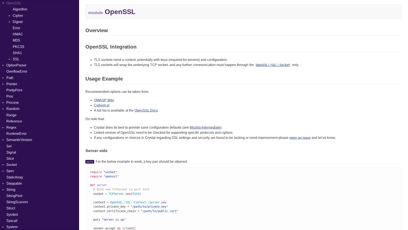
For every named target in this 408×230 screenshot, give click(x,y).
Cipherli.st (101, 105)
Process (12, 102)
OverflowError (16, 71)
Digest (18, 22)
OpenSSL (13, 3)
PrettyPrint (14, 90)
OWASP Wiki (104, 100)
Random (12, 109)
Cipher (18, 15)
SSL (16, 59)
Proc (9, 96)
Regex (11, 127)
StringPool (14, 196)
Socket (11, 165)
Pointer (11, 84)
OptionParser (16, 65)
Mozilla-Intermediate (205, 127)
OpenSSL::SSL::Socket (273, 65)
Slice (10, 158)
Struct (10, 208)
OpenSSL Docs (146, 110)
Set (8, 146)
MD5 (16, 40)
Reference (14, 121)
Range (11, 115)
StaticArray (14, 177)
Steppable (14, 183)
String (10, 189)
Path (9, 78)
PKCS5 (18, 47)
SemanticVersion (19, 140)
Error (16, 28)
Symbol (12, 214)
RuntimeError (16, 133)
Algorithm (20, 9)
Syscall (11, 221)
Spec (10, 171)
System (12, 227)
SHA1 (17, 53)
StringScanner (17, 202)
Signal (11, 152)
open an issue (300, 137)
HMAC (18, 34)
